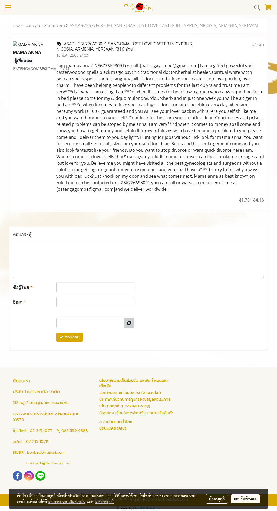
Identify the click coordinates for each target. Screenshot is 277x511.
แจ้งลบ (257, 45)
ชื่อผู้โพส (23, 287)
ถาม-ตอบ (56, 25)
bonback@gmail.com (46, 452)
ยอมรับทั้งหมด (245, 498)
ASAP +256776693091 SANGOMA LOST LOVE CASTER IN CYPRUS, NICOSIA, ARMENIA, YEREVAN (164, 25)
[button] (255, 8)
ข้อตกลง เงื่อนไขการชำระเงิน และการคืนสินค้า (136, 413)
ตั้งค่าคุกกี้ (217, 498)
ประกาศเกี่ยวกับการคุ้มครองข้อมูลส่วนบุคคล (135, 399)
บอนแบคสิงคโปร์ (113, 428)
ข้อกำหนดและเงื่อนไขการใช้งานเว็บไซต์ (130, 392)
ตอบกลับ (71, 337)
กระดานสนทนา (28, 25)
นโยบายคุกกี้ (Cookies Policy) (124, 406)
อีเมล (19, 302)
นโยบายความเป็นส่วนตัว (66, 501)
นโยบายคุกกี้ (104, 501)
